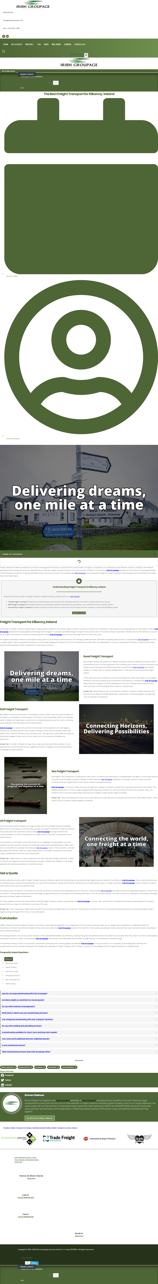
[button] (3, 51)
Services (29, 44)
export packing (63, 1100)
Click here (31, 1178)
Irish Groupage (113, 570)
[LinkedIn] (7, 36)
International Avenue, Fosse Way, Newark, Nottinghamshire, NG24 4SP (27, 1159)
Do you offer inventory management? (18, 1006)
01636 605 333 (8, 12)
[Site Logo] (33, 5)
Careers (67, 44)
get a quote (75, 596)
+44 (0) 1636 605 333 (25, 1198)
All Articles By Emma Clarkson (40, 1118)
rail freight (40, 1067)
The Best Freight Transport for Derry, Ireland (60, 1128)
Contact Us (79, 44)
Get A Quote (16, 44)
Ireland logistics (25, 1067)
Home (5, 44)
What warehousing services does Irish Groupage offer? (26, 1052)
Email (51, 83)
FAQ (39, 44)
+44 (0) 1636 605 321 (26, 1217)
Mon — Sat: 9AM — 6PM (11, 28)
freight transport (8, 1067)
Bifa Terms (56, 44)
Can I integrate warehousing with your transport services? (27, 1019)
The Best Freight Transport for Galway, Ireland (20, 1128)
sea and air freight (69, 1067)
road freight (53, 1067)
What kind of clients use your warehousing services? (25, 1013)
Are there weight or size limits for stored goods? (23, 1000)
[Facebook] (3, 36)
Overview (40, 1128)
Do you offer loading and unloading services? (22, 1026)
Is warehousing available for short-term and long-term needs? (29, 1032)
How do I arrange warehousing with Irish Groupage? (24, 993)
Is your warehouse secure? (13, 1045)
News (46, 44)
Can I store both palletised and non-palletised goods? (26, 1039)
